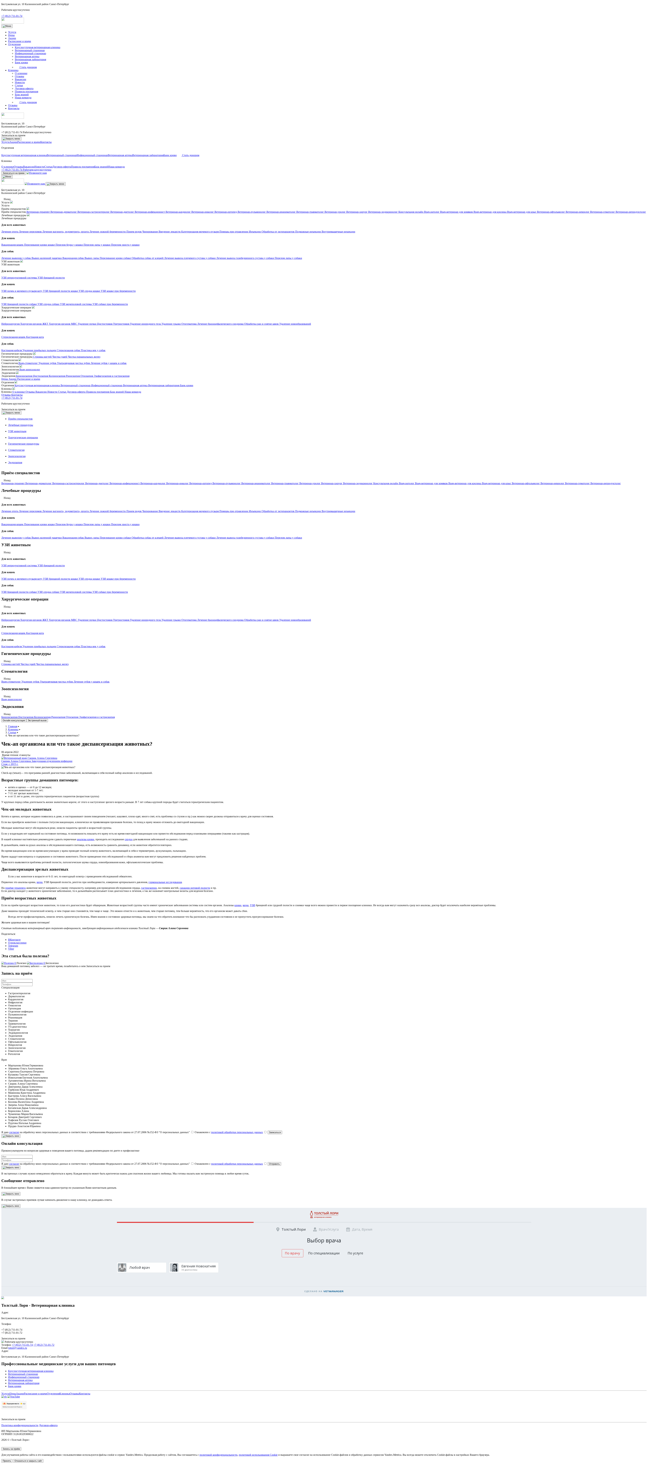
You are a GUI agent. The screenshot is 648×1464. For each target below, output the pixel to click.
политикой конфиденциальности (218, 1454)
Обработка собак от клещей (148, 537)
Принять (7, 1461)
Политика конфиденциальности (19, 1425)
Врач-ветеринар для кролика (465, 483)
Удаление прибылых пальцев (39, 646)
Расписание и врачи (19, 41)
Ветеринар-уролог (310, 483)
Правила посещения (26, 91)
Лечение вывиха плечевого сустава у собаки (190, 537)
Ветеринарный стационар (30, 50)
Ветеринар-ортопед (200, 483)
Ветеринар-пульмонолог (226, 483)
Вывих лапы (92, 537)
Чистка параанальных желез (52, 664)
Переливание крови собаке (116, 537)
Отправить (274, 1164)
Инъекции (255, 511)
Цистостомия (105, 620)
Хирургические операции (23, 437)
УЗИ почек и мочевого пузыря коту (22, 578)
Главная (12, 726)
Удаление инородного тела (145, 620)
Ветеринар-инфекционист (125, 483)
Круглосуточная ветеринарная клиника (37, 47)
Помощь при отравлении (234, 511)
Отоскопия (72, 717)
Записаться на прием (13, 135)
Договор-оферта (24, 88)
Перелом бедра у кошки (70, 524)
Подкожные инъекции (308, 511)
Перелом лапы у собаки (288, 537)
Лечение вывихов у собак (16, 537)
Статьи (19, 85)
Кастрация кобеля (11, 646)
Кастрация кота (35, 633)
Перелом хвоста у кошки (125, 524)
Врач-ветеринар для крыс (497, 483)
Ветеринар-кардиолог (153, 483)
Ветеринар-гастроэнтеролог (68, 483)
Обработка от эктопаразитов (278, 511)
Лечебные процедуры (20, 425)
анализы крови (85, 839)
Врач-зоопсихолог (11, 699)
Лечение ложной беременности (107, 511)
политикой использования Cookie (258, 1454)
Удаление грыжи (171, 620)
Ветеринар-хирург (332, 483)
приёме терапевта (15, 887)
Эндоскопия (15, 462)
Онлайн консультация (14, 720)
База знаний (22, 94)
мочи (40, 882)
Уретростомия (121, 620)
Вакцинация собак (73, 537)
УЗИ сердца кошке (90, 578)
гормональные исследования (165, 882)
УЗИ (252, 905)
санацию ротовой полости (195, 887)
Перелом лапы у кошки (97, 524)
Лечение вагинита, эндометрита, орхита (65, 511)
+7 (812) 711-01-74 (11, 16)
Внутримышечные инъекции (338, 511)
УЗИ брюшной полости (51, 565)
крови (237, 905)
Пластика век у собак (93, 646)
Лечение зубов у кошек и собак (92, 681)
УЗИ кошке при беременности (118, 578)
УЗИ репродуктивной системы (19, 565)
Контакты (13, 108)
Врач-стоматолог (11, 681)
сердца (128, 839)
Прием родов (134, 511)
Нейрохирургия (10, 620)
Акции (12, 38)
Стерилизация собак (69, 646)
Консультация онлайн (386, 483)
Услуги (12, 32)
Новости (20, 82)
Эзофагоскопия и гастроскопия (97, 717)
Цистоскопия (26, 717)
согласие (14, 1132)
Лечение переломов (30, 511)
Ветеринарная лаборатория (30, 59)
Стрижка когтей (11, 664)
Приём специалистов (20, 418)
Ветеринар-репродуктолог (605, 483)
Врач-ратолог (407, 483)
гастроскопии (149, 887)
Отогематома (189, 620)
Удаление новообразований (295, 620)
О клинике (21, 73)
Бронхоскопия (9, 717)
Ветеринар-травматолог (285, 483)
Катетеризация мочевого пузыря (200, 511)
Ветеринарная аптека (27, 56)
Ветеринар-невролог (553, 483)
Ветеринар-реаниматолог (256, 483)
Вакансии (20, 79)
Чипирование (150, 511)
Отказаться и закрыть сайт (28, 1461)
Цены (11, 35)
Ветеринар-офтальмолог (526, 483)
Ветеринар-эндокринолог (358, 483)
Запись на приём (11, 1449)
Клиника (13, 70)
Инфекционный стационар (30, 53)
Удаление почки (87, 620)
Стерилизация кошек (13, 633)
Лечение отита (10, 511)
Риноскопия (58, 717)
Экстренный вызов (37, 720)
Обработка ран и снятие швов (261, 620)
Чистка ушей (28, 664)
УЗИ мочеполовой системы (76, 592)
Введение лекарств (170, 511)
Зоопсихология (16, 456)
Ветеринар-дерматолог (38, 483)
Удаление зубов (30, 681)
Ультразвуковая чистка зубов (57, 681)
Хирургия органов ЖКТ (34, 620)
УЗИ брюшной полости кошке (61, 578)
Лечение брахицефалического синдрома (220, 620)
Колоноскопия (42, 717)
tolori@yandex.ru (17, 1347)
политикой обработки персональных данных (237, 1132)
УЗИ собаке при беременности (110, 592)
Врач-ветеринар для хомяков (431, 483)
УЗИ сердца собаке (48, 592)
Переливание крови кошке (40, 524)
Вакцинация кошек (12, 524)
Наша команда (23, 97)
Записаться (275, 1132)
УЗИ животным (17, 431)
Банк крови (21, 62)
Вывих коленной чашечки (47, 537)
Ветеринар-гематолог (577, 483)
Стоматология (16, 450)
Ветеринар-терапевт (13, 483)
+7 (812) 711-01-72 (43, 1344)
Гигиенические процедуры (23, 443)
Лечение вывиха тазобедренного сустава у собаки (245, 537)
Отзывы (19, 76)
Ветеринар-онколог (177, 483)
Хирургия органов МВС (63, 620)
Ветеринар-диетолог (97, 483)
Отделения (14, 44)
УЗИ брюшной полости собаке (19, 592)
